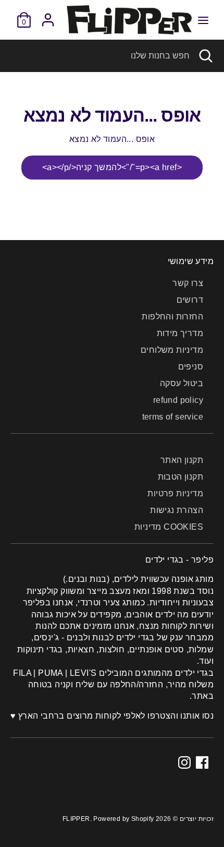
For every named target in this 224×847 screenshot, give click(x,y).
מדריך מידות (180, 333)
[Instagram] (184, 762)
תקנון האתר (181, 460)
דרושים (190, 299)
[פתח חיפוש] (206, 56)
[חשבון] (48, 14)
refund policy (178, 400)
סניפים (190, 366)
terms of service (172, 416)
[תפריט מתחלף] (203, 20)
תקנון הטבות (180, 476)
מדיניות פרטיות (175, 493)
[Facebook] (202, 762)
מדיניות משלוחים (172, 349)
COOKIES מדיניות (168, 526)
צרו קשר (187, 283)
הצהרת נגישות (176, 510)
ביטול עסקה (181, 383)
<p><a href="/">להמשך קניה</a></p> (112, 167)
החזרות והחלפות (172, 316)
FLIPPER (76, 818)
